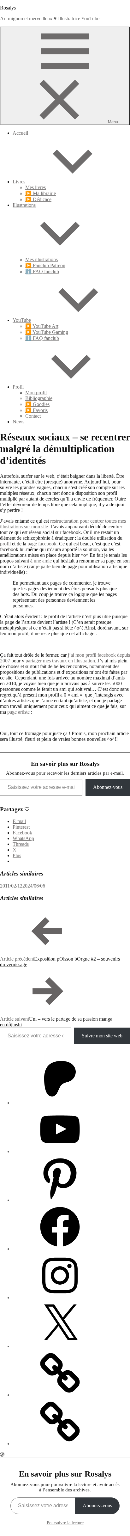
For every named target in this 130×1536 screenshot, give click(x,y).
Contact (33, 416)
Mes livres (35, 187)
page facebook (41, 543)
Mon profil (36, 392)
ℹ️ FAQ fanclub (42, 271)
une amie (43, 560)
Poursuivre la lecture (65, 1523)
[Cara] (60, 1443)
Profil (18, 387)
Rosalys (8, 7)
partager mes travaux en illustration (60, 660)
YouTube (22, 320)
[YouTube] (60, 1151)
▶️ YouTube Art (41, 326)
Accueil (20, 133)
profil (5, 543)
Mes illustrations (41, 259)
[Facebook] (60, 1248)
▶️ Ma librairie (40, 193)
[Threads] (60, 1395)
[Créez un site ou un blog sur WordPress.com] (2, 1454)
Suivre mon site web (102, 1035)
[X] (60, 1346)
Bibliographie (38, 398)
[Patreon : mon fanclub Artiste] (60, 1102)
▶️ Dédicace (38, 199)
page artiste (18, 712)
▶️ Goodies (37, 404)
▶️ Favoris (36, 410)
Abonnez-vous (107, 787)
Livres (19, 181)
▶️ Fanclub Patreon (45, 265)
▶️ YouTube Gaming (46, 332)
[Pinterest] (60, 1200)
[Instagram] (60, 1297)
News (18, 421)
